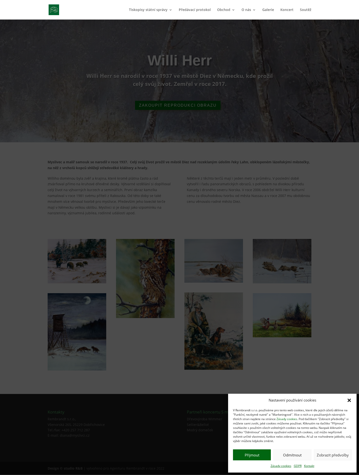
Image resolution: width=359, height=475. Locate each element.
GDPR (298, 466)
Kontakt (309, 466)
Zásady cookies (286, 419)
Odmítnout (292, 455)
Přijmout (252, 455)
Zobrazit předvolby (333, 455)
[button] (349, 400)
